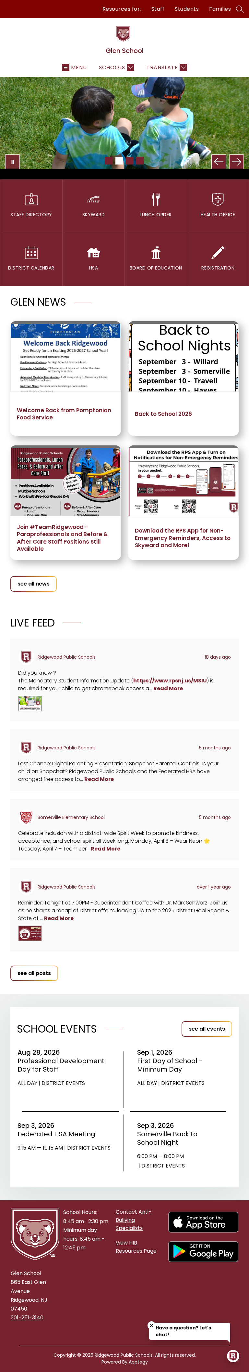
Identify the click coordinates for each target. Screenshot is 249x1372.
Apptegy (138, 1362)
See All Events (207, 1029)
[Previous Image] (218, 161)
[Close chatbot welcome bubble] (152, 1325)
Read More (168, 688)
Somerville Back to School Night (167, 1138)
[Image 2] (119, 161)
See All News (34, 583)
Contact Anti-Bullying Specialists (133, 1220)
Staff (158, 9)
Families (220, 9)
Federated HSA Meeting (59, 1134)
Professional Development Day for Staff (61, 1065)
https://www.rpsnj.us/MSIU (170, 680)
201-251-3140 (27, 1317)
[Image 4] (140, 161)
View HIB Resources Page (136, 1247)
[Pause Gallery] (12, 161)
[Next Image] (236, 161)
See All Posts (34, 973)
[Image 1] (109, 161)
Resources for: (121, 9)
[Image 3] (130, 161)
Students (187, 9)
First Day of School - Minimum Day (169, 1065)
